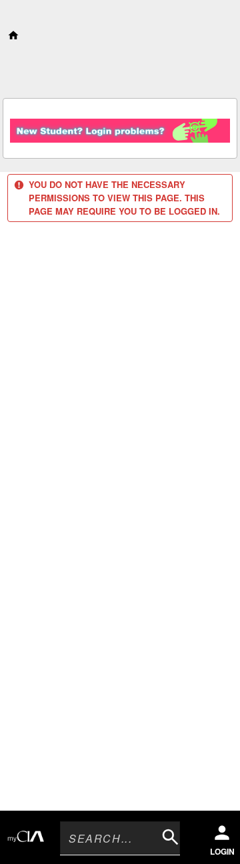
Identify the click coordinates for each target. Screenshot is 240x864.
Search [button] (167, 834)
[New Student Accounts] (119, 126)
